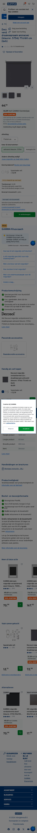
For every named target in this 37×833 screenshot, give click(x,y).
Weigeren (11, 428)
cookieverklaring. (10, 423)
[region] (18, 416)
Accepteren (26, 428)
